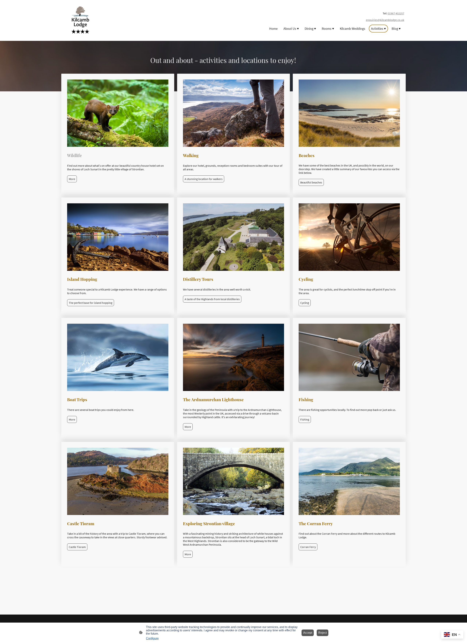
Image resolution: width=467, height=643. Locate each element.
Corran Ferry (308, 547)
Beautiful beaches (311, 182)
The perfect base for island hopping (90, 303)
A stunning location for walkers (204, 179)
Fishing (304, 419)
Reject (322, 632)
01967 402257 (396, 13)
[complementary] (452, 634)
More (72, 179)
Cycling (304, 303)
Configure (152, 638)
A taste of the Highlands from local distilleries (212, 299)
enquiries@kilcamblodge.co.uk (385, 20)
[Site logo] (80, 20)
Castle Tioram (77, 547)
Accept (307, 632)
